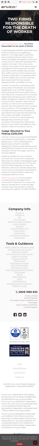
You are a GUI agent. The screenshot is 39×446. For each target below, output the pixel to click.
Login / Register (19, 224)
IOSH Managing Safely (19, 263)
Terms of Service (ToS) (19, 229)
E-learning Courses (20, 256)
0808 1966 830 (28, 291)
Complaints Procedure (19, 235)
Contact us (19, 377)
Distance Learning (19, 259)
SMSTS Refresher (19, 277)
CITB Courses (19, 272)
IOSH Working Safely (19, 265)
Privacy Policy (19, 231)
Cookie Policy (19, 233)
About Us (19, 213)
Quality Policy (19, 238)
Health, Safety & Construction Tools (19, 247)
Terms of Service (19, 368)
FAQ (19, 217)
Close (19, 444)
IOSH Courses (19, 261)
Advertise (19, 226)
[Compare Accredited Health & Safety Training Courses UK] (9, 6)
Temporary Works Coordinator (19, 284)
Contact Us (19, 215)
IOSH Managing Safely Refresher (19, 270)
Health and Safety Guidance (19, 222)
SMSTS (19, 275)
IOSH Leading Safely (19, 268)
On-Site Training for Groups (19, 250)
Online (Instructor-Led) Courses (19, 254)
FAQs (19, 364)
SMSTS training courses (11, 178)
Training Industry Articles (12, 44)
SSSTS (19, 279)
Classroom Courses (20, 252)
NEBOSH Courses (19, 286)
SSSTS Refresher (19, 281)
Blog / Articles (19, 219)
